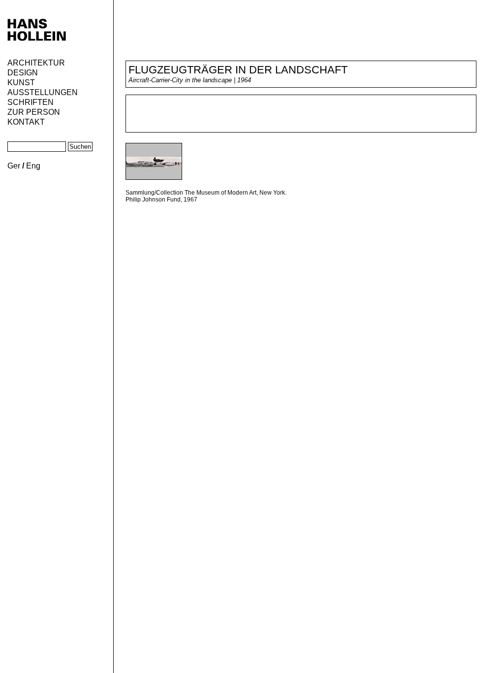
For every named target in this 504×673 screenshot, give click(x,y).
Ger (13, 166)
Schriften (30, 102)
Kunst (21, 82)
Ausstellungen (42, 92)
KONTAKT (26, 122)
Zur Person (33, 112)
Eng (33, 166)
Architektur (36, 63)
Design (22, 72)
